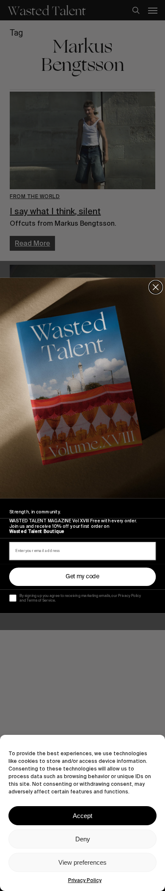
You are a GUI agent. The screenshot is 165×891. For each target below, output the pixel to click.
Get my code (82, 577)
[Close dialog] (155, 287)
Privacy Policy (85, 880)
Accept (82, 815)
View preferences (82, 862)
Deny (82, 839)
